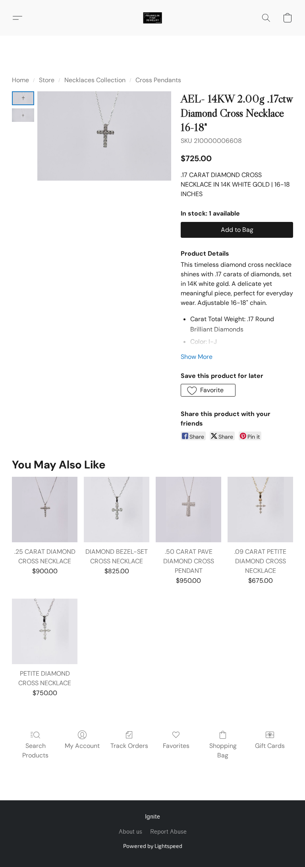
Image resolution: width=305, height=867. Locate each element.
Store (46, 80)
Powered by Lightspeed (152, 845)
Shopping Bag (223, 750)
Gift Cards (270, 746)
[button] (152, 18)
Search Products (35, 750)
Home (20, 80)
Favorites (176, 746)
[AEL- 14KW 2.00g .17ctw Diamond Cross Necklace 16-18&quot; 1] (23, 115)
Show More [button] (196, 357)
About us (130, 831)
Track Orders (129, 746)
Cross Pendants (158, 80)
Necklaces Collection (94, 80)
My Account (82, 746)
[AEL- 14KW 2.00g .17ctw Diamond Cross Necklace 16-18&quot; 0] (23, 98)
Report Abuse (168, 831)
